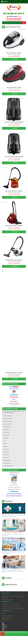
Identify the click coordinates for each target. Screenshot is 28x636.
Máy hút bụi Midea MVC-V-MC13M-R (14, 372)
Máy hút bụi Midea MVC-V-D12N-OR (14, 191)
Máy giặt (5, 446)
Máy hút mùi (6, 457)
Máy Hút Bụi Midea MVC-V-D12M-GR (14, 225)
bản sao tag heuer (6, 633)
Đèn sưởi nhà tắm (7, 424)
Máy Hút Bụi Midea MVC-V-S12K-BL (14, 260)
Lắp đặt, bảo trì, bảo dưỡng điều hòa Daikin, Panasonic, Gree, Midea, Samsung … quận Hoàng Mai (13, 571)
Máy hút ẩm (6, 454)
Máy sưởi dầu (7, 435)
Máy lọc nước (6, 432)
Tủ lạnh (5, 443)
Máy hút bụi (6, 451)
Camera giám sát (7, 463)
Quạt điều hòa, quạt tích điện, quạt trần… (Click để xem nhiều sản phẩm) (13, 412)
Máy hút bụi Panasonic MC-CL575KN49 (14, 156)
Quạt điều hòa (7, 429)
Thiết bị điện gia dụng (8, 465)
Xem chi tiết (14, 59)
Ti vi (4, 440)
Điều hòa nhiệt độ (7, 421)
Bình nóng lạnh (7, 460)
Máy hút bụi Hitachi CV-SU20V (14, 53)
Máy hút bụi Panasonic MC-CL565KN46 (14, 122)
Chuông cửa (6, 449)
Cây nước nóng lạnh (8, 418)
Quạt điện (6, 438)
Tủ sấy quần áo (7, 426)
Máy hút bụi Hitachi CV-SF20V (14, 87)
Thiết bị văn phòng (8, 415)
